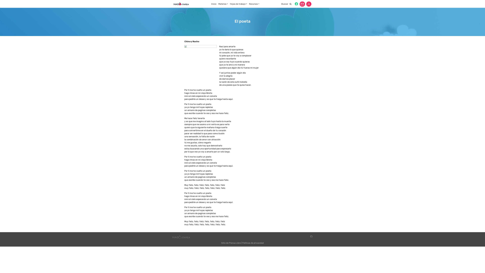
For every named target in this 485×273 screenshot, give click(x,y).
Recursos (253, 4)
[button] (296, 3)
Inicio (213, 4)
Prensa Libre (235, 243)
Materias (222, 4)
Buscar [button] (285, 4)
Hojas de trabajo (238, 4)
